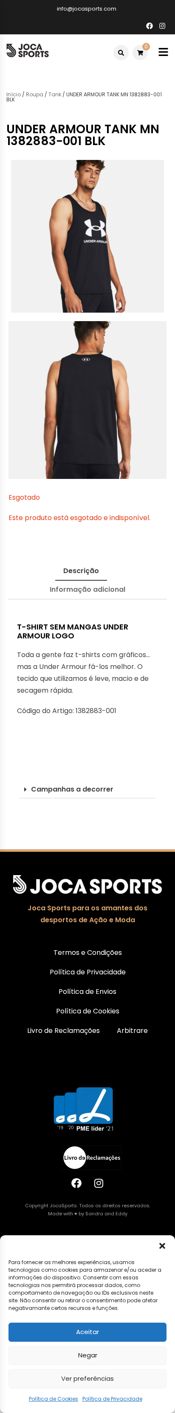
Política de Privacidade (112, 1398)
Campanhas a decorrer (72, 789)
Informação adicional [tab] (87, 589)
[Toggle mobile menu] (163, 52)
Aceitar (87, 1331)
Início (13, 94)
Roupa (34, 94)
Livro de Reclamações (63, 1030)
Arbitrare (132, 1030)
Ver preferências (87, 1378)
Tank (54, 94)
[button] (162, 1246)
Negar (87, 1355)
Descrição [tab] (81, 571)
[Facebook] (76, 1183)
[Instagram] (99, 1183)
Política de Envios (87, 991)
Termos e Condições (88, 952)
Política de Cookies (53, 1398)
